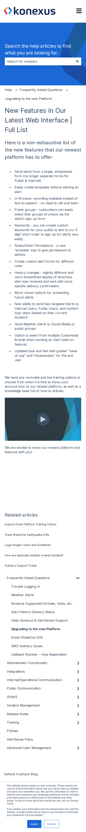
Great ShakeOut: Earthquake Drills (27, 534)
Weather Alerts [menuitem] (22, 595)
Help (8, 90)
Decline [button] (51, 824)
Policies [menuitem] (12, 731)
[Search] (77, 61)
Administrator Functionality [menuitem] (27, 663)
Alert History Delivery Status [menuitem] (33, 612)
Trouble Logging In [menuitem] (25, 586)
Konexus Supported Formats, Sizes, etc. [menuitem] (41, 604)
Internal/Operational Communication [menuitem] (34, 680)
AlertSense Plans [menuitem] (20, 739)
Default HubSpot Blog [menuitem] (21, 774)
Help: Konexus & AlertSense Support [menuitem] (39, 620)
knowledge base (17, 391)
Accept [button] (34, 824)
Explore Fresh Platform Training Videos (30, 524)
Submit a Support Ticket (21, 565)
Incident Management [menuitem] (23, 705)
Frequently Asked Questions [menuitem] (28, 578)
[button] (78, 578)
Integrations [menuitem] (16, 671)
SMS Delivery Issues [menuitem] (27, 646)
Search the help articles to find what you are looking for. (38, 49)
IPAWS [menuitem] (12, 697)
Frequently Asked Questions (41, 90)
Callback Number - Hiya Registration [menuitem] (39, 654)
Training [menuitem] (13, 722)
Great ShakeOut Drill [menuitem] (27, 637)
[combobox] (39, 61)
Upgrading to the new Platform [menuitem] (35, 629)
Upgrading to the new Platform (28, 99)
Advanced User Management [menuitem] (29, 748)
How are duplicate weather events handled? (34, 555)
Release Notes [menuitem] (18, 714)
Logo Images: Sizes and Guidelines (28, 545)
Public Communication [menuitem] (24, 688)
